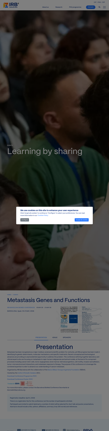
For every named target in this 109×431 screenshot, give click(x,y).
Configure (24, 219)
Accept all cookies (82, 219)
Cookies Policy (43, 215)
